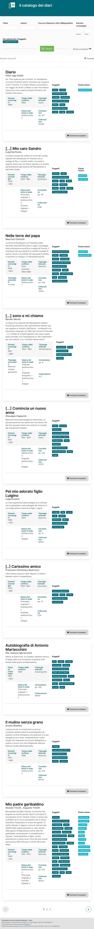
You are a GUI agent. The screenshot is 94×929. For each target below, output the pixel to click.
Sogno (70, 451)
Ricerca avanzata (80, 49)
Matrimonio (56, 519)
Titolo (5, 23)
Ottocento (82, 828)
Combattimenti (57, 828)
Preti (54, 277)
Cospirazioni (61, 347)
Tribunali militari (58, 527)
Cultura (62, 90)
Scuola (55, 687)
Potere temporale (66, 274)
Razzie (81, 832)
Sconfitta (82, 839)
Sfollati (55, 761)
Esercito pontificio (59, 843)
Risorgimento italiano (10, 41)
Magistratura (57, 680)
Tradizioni (64, 761)
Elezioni (55, 259)
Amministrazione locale (60, 251)
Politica (69, 188)
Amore (55, 90)
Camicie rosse (83, 817)
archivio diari (13, 13)
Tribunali (60, 358)
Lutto (62, 181)
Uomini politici (57, 602)
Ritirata (81, 836)
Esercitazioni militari (59, 93)
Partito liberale (64, 861)
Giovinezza (65, 97)
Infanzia (55, 858)
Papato (65, 270)
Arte (54, 661)
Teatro (55, 112)
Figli (62, 512)
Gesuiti (55, 850)
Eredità (71, 836)
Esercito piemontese (59, 839)
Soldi (62, 872)
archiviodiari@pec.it (25, 924)
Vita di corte (83, 179)
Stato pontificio (84, 847)
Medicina (63, 184)
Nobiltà (55, 188)
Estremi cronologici (81, 24)
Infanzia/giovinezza (59, 266)
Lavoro (55, 181)
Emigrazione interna (59, 836)
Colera (66, 825)
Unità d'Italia (83, 854)
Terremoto (56, 876)
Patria (62, 105)
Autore (24, 23)
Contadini (64, 255)
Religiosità (62, 277)
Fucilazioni (82, 825)
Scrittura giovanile (85, 90)
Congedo (68, 828)
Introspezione (57, 440)
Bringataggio (57, 825)
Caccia (61, 661)
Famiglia (55, 97)
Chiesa (55, 255)
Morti (54, 861)
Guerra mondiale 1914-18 (61, 750)
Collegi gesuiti (83, 821)
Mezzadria (56, 270)
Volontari (70, 112)
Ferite (55, 847)
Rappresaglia (65, 865)
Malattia (62, 516)
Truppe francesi (84, 850)
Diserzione (56, 832)
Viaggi (62, 112)
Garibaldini (63, 847)
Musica (66, 680)
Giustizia (66, 665)
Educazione (66, 832)
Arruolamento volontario (60, 821)
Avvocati (63, 426)
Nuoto (55, 683)
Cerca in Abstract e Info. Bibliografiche (55, 23)
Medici (55, 184)
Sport (62, 687)
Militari (55, 105)
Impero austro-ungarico (60, 437)
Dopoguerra (83, 251)
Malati (69, 181)
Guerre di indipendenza (60, 101)
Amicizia (56, 173)
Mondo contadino (84, 255)
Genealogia (64, 259)
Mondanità (82, 175)
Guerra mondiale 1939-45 (61, 263)
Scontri (81, 843)
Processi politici (62, 351)
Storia (68, 872)
